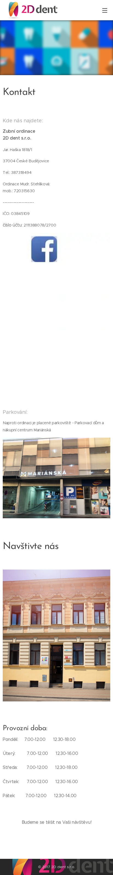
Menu (104, 10)
